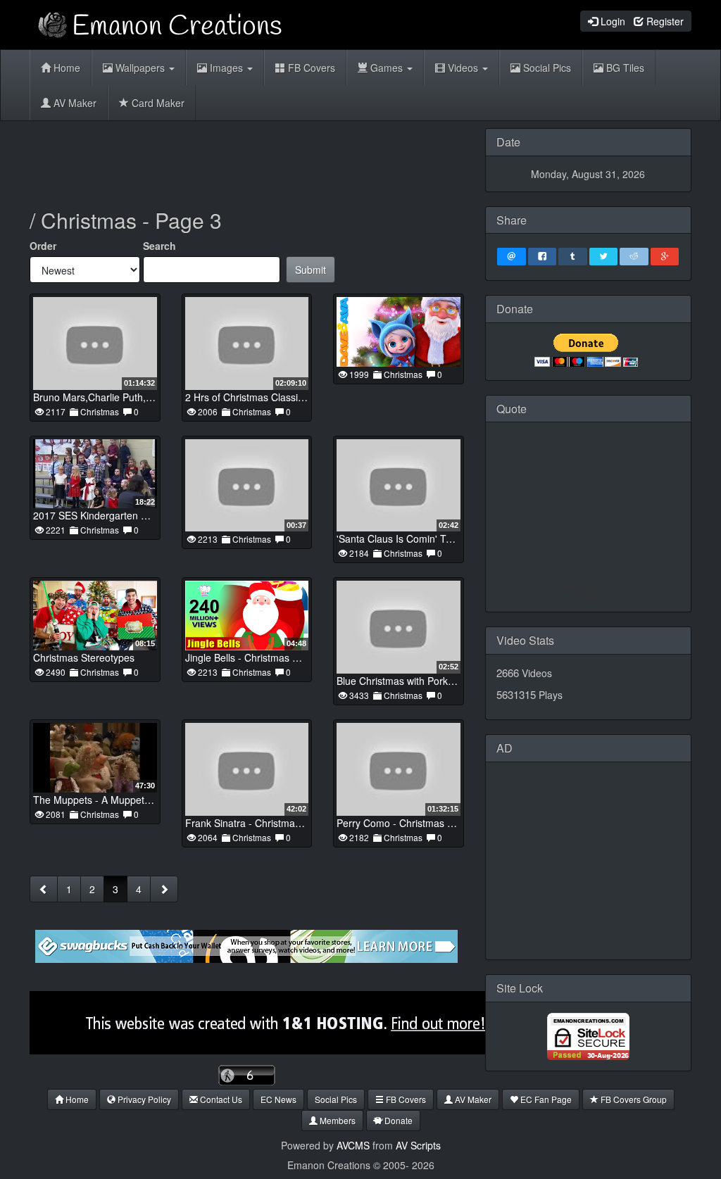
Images (226, 68)
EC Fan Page (545, 1099)
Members (337, 1120)
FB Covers (310, 68)
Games (387, 68)
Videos (463, 68)
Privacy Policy (143, 1099)
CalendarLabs (588, 596)
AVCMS (353, 1145)
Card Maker (156, 103)
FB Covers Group (632, 1099)
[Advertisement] (286, 159)
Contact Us (220, 1099)
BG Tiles (623, 68)
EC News (278, 1099)
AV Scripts (418, 1145)
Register (664, 21)
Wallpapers (140, 68)
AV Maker (73, 103)
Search (159, 246)
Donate (397, 1120)
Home (65, 68)
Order (43, 246)
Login (611, 21)
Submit (310, 270)
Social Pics (545, 68)
